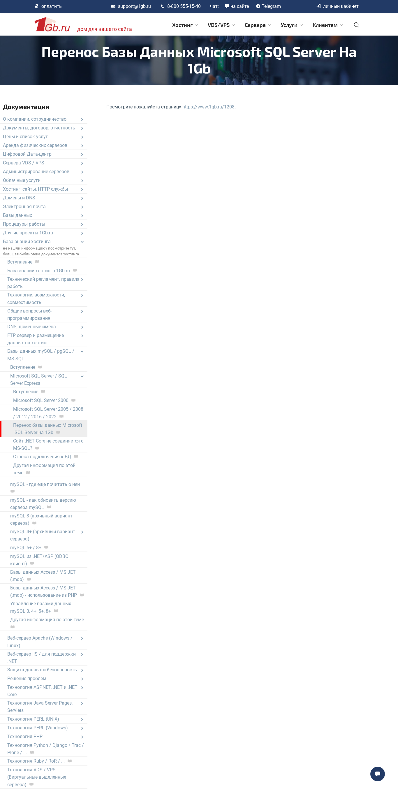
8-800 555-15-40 (184, 6)
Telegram (271, 6)
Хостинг (183, 25)
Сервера (256, 25)
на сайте (239, 6)
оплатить (51, 6)
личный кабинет (341, 6)
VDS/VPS (219, 25)
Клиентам (326, 25)
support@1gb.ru (134, 6)
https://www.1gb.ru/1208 (208, 107)
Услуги (290, 25)
